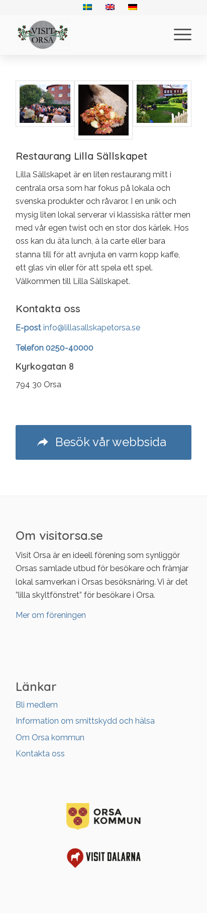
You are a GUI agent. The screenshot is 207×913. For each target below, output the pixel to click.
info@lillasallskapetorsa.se (91, 327)
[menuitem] (177, 35)
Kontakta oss (40, 753)
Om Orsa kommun (50, 737)
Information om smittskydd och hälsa (85, 721)
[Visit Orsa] (86, 35)
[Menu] (177, 35)
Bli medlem (37, 705)
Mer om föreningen (51, 615)
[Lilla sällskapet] (45, 110)
